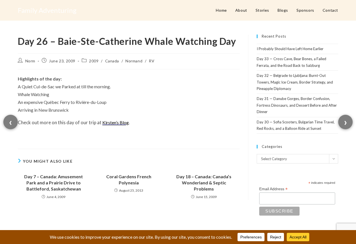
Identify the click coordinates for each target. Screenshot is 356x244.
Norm (30, 60)
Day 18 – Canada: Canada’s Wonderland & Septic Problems (203, 183)
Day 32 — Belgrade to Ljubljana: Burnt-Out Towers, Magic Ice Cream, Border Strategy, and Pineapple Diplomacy (295, 82)
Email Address (273, 189)
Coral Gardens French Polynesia (128, 179)
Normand (133, 60)
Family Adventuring (47, 10)
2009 (93, 60)
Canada (112, 60)
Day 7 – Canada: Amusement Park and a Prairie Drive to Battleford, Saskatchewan (53, 183)
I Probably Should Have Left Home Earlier (290, 49)
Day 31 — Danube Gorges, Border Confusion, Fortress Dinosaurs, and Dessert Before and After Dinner (297, 105)
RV (151, 60)
